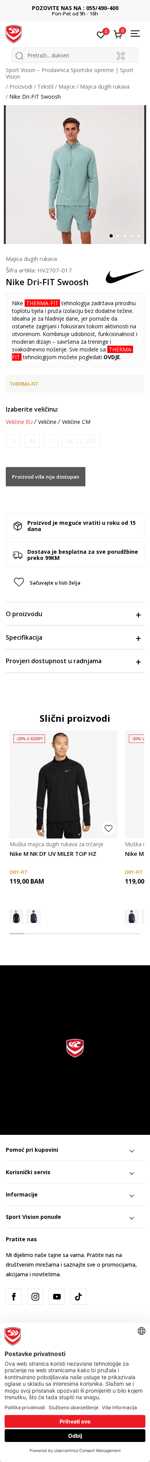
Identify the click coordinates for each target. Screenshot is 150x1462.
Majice (66, 86)
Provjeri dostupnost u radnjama (54, 661)
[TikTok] (78, 1296)
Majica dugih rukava (105, 86)
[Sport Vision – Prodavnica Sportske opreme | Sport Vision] (14, 33)
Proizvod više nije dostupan (45, 476)
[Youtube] (57, 1296)
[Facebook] (14, 1296)
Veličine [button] (47, 422)
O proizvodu (24, 614)
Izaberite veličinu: (32, 409)
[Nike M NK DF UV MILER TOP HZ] (63, 785)
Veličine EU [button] (19, 422)
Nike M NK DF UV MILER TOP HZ (53, 853)
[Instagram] (35, 1296)
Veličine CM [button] (76, 422)
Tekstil (45, 86)
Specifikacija (24, 637)
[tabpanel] (75, 174)
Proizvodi (20, 86)
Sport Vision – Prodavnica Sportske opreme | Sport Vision (69, 73)
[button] (139, 113)
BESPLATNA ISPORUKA (75, 8)
